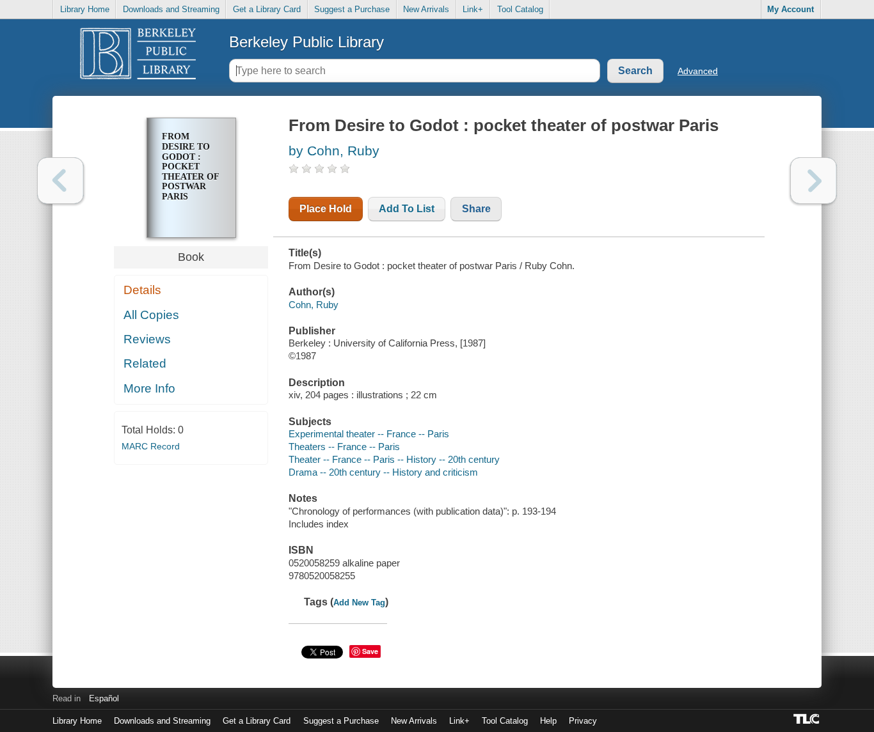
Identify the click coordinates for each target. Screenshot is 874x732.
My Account (790, 9)
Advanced (698, 71)
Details (142, 290)
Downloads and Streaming (171, 9)
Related (144, 363)
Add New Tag (359, 602)
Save (370, 651)
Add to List (406, 208)
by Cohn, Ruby (334, 150)
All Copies (151, 315)
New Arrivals (426, 9)
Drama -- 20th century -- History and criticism (383, 472)
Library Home (84, 9)
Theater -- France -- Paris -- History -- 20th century (394, 459)
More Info (149, 388)
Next (813, 180)
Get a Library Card (267, 9)
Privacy (583, 721)
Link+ (473, 9)
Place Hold (325, 208)
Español (104, 698)
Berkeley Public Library (306, 42)
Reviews (147, 339)
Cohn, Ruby (313, 304)
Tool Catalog (520, 9)
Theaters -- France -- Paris (344, 446)
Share (476, 208)
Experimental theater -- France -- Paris (369, 433)
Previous (60, 180)
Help (548, 721)
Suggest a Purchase (352, 9)
